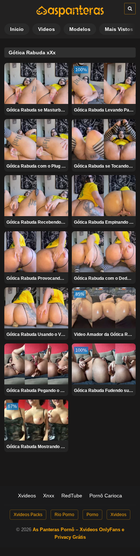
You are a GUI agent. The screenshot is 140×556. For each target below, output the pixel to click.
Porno (92, 514)
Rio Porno (64, 514)
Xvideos (27, 495)
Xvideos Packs (28, 514)
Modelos (79, 29)
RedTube (71, 495)
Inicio (17, 29)
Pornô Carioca (105, 495)
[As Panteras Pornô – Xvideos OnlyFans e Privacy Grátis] (70, 15)
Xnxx (48, 495)
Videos (46, 29)
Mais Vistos (119, 29)
